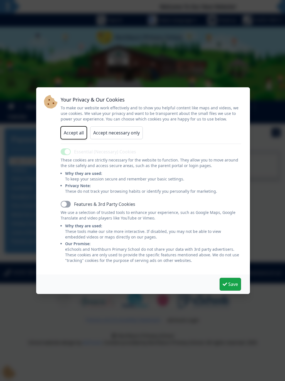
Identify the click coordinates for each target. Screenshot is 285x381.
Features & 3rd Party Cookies (104, 204)
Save (232, 284)
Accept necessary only (116, 133)
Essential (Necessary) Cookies (105, 152)
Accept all (74, 133)
